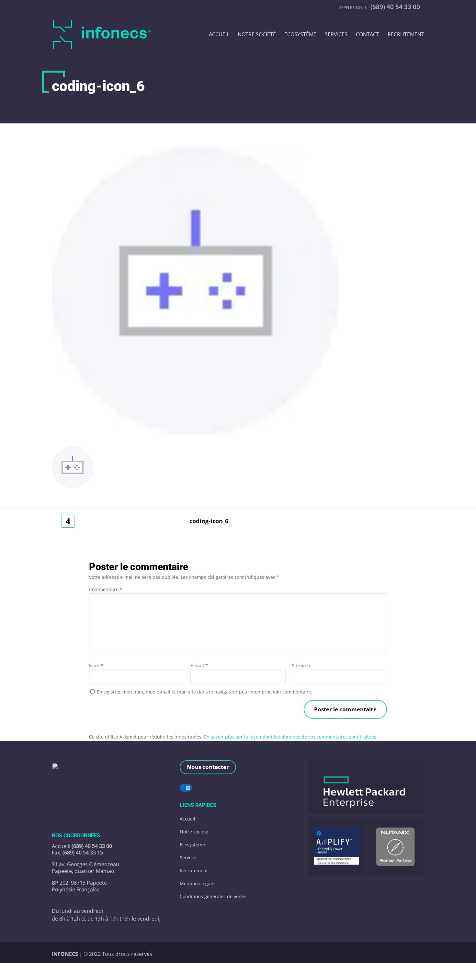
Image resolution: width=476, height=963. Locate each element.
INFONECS (65, 953)
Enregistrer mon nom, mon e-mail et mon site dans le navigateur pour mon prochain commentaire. (204, 692)
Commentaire (105, 589)
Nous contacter (208, 767)
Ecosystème (300, 35)
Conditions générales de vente (213, 896)
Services (336, 35)
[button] (366, 787)
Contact (367, 35)
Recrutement (406, 35)
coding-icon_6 (208, 521)
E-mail (199, 665)
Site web (301, 665)
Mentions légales (198, 883)
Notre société (257, 35)
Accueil (219, 35)
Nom (96, 665)
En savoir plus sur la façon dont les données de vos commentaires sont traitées (290, 737)
